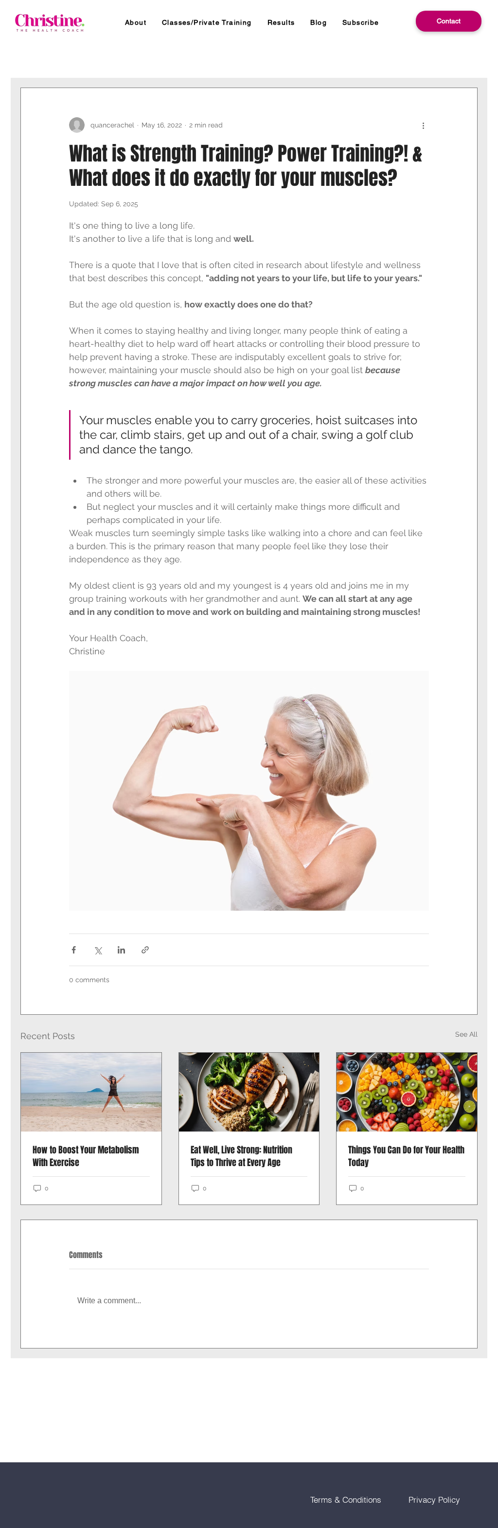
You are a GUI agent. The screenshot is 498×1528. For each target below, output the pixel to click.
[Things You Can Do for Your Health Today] (407, 1092)
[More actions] (423, 125)
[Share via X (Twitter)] (97, 949)
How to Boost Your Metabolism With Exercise (86, 1156)
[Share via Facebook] (73, 949)
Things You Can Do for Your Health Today (406, 1156)
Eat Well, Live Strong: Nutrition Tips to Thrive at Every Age (241, 1156)
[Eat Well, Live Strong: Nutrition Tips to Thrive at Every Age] (249, 1092)
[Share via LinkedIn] (121, 949)
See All (466, 1034)
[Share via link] (145, 949)
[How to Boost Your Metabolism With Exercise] (91, 1092)
